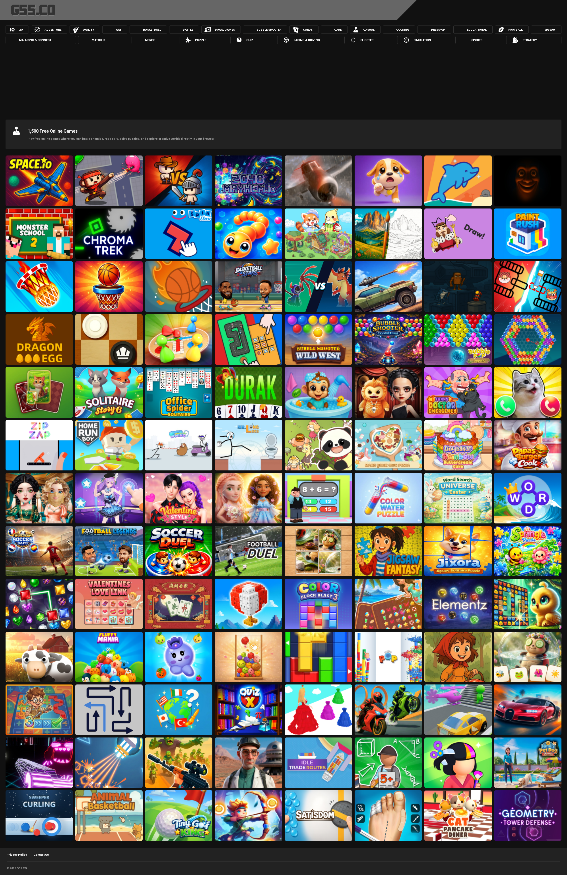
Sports (476, 40)
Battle (188, 29)
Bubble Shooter (268, 29)
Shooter (366, 40)
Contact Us (41, 854)
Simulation (422, 40)
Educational (477, 29)
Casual (369, 29)
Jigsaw (549, 29)
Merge (150, 40)
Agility (88, 29)
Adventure (53, 29)
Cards (308, 29)
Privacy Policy (17, 854)
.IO (21, 29)
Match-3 (98, 40)
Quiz (249, 40)
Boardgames (225, 29)
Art (118, 29)
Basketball (152, 29)
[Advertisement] (283, 81)
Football (515, 29)
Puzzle (200, 40)
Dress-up (438, 29)
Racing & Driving (306, 40)
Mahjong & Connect (35, 40)
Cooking (402, 29)
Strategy (529, 40)
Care (338, 29)
